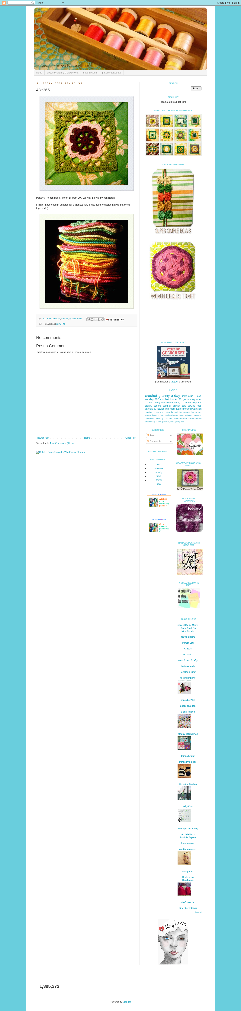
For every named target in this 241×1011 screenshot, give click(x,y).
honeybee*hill (188, 700)
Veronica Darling (188, 784)
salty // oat (187, 806)
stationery (196, 415)
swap (194, 409)
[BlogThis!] (92, 319)
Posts (152, 435)
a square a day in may (156, 402)
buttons (161, 415)
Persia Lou (188, 643)
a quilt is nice (188, 711)
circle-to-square (180, 418)
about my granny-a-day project (62, 72)
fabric (158, 418)
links (184, 395)
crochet (64, 318)
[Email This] (88, 319)
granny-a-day (75, 318)
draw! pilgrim (188, 637)
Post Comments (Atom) (62, 443)
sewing (191, 406)
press (181, 422)
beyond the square (180, 412)
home (39, 72)
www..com (159, 494)
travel (191, 418)
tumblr (159, 476)
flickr (159, 464)
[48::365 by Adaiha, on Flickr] (87, 190)
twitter (159, 480)
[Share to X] (95, 319)
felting (158, 422)
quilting (188, 415)
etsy (159, 484)
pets (184, 406)
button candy (188, 666)
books (175, 415)
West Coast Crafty (188, 660)
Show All (198, 912)
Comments (155, 441)
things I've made (188, 762)
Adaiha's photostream (164, 528)
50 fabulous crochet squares (168, 409)
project (174, 381)
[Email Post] (40, 324)
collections (150, 418)
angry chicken (187, 706)
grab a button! (90, 72)
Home (87, 438)
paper (181, 415)
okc (168, 412)
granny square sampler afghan (162, 406)
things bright (187, 756)
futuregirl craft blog (188, 828)
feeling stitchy (187, 678)
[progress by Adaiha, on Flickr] (87, 308)
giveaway (166, 422)
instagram (174, 422)
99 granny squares (189, 399)
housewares (159, 412)
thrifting (187, 409)
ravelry (159, 472)
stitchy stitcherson (188, 734)
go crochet (167, 418)
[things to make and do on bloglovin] (173, 963)
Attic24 (188, 648)
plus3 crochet (188, 902)
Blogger (127, 1002)
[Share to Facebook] (99, 319)
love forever (187, 843)
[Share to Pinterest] (102, 319)
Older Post (130, 438)
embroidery (174, 402)
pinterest (159, 468)
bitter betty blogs (188, 908)
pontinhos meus (187, 849)
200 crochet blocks (51, 318)
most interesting (164, 502)
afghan (168, 415)
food (199, 406)
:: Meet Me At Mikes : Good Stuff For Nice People (187, 628)
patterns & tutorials (111, 72)
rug (154, 422)
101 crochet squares (191, 402)
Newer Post (43, 438)
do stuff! (187, 654)
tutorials (149, 409)
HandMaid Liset (188, 672)
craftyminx (188, 871)
